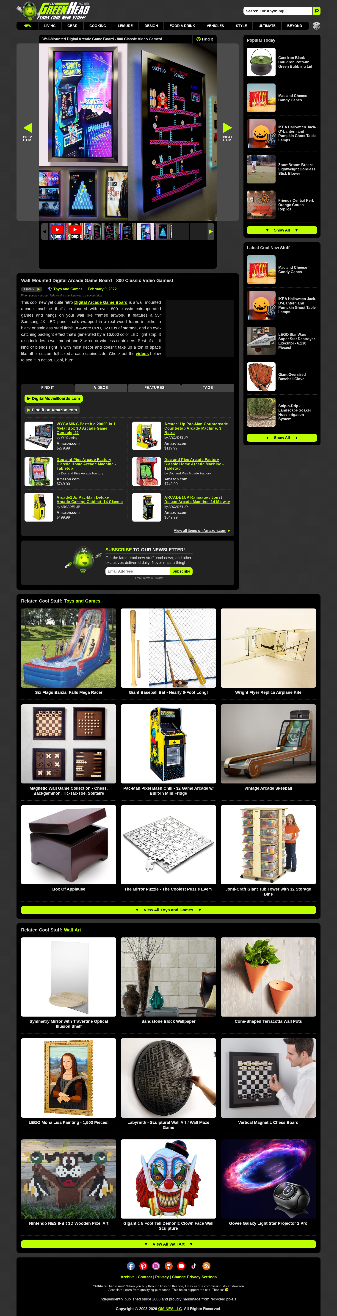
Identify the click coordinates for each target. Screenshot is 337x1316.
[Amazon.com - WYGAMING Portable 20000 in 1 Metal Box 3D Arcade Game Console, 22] (39, 436)
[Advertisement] (127, 256)
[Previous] (44, 231)
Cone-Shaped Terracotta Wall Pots (268, 1021)
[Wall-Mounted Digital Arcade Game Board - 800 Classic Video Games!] (92, 231)
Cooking (97, 26)
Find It (207, 39)
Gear (72, 26)
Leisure (125, 26)
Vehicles (215, 26)
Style (241, 26)
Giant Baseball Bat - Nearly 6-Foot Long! (168, 692)
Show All (281, 230)
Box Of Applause (68, 889)
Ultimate (267, 26)
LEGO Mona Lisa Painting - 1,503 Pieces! (69, 1122)
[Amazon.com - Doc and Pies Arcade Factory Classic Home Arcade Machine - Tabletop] (39, 471)
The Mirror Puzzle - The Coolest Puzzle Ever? (168, 889)
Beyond (294, 26)
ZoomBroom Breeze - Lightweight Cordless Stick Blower (296, 169)
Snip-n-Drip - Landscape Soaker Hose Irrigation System (294, 412)
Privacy (158, 577)
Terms (146, 577)
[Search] (316, 11)
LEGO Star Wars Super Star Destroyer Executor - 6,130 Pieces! (296, 341)
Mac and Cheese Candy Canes (292, 98)
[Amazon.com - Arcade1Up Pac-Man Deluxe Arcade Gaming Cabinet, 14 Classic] (39, 507)
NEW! (28, 26)
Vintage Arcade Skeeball (268, 788)
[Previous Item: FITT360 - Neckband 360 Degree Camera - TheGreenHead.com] (28, 132)
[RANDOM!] (316, 26)
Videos (101, 388)
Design (151, 26)
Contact (145, 1277)
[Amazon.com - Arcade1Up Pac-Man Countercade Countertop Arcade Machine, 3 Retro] (146, 436)
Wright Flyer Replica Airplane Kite (268, 692)
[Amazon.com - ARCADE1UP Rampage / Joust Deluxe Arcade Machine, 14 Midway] (146, 507)
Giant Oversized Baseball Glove (292, 377)
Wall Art (72, 929)
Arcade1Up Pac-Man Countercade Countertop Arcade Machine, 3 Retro (196, 428)
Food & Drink (182, 26)
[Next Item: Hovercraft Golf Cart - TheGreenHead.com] (228, 132)
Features (154, 388)
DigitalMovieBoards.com (53, 398)
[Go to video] (57, 231)
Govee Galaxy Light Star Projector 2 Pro (268, 1223)
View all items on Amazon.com (200, 531)
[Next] (210, 231)
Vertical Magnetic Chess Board (268, 1122)
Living (50, 26)
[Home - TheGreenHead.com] (53, 11)
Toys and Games (68, 289)
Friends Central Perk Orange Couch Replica (296, 205)
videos (142, 353)
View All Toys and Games (168, 910)
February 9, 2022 (102, 289)
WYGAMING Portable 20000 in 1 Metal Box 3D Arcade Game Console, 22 (86, 428)
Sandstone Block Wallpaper (168, 1021)
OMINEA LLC (170, 1309)
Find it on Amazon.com (52, 409)
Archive (128, 1277)
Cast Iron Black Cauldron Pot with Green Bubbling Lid (295, 62)
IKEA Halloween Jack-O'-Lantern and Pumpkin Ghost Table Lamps (297, 133)
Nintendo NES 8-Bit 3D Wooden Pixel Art (68, 1223)
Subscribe (181, 571)
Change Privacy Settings (194, 1277)
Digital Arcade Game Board (101, 302)
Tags (208, 388)
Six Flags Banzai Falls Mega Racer (68, 692)
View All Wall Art (168, 1244)
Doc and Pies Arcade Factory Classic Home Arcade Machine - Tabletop (86, 464)
